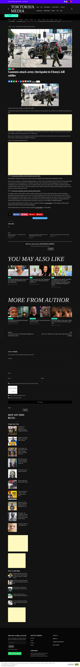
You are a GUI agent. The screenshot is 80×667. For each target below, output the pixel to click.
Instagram (32, 642)
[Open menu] (8, 9)
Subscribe (51, 248)
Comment (10, 358)
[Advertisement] (28, 122)
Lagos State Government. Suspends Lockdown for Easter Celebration (23, 439)
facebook (17, 214)
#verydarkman (20, 19)
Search (9, 407)
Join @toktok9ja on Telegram (40, 218)
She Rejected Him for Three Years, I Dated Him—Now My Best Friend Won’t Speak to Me (61, 322)
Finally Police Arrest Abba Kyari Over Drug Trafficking (59, 234)
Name (9, 373)
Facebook (32, 638)
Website (42, 378)
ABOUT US (55, 635)
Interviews (63, 7)
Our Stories (10, 318)
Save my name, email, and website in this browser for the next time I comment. (23, 383)
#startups (51, 19)
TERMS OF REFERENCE (58, 641)
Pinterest (32, 645)
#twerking (31, 19)
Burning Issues (39, 10)
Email (9, 378)
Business (53, 10)
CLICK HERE (48, 203)
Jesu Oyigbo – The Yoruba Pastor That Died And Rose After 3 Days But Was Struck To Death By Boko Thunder (23, 516)
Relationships (54, 318)
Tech (57, 10)
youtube (32, 214)
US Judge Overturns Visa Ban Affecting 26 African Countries (40, 21)
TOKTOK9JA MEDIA (22, 9)
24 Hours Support (16, 653)
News (41, 7)
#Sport (60, 19)
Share (34, 82)
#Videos (9, 19)
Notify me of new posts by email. (15, 397)
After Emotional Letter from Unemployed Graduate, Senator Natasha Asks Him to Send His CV (40, 281)
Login (61, 10)
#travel (39, 19)
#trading (43, 19)
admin (27, 21)
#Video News (14, 19)
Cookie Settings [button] (70, 664)
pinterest (40, 214)
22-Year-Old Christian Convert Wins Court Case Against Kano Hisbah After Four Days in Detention (18, 281)
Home (38, 7)
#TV (35, 19)
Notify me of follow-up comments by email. (17, 395)
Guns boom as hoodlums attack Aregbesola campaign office (26, 176)
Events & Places (55, 7)
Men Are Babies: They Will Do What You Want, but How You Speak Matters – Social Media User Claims (22, 451)
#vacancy (26, 19)
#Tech (48, 19)
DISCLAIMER (56, 644)
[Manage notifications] (77, 665)
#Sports (56, 19)
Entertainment (47, 7)
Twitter (32, 640)
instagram (25, 214)
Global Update (32, 318)
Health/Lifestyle (47, 10)
